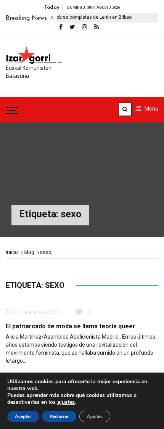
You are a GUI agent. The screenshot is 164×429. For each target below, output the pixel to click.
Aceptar (23, 416)
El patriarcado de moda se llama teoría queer (70, 326)
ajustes (66, 402)
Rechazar (59, 416)
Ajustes (95, 416)
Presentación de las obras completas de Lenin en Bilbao (69, 17)
